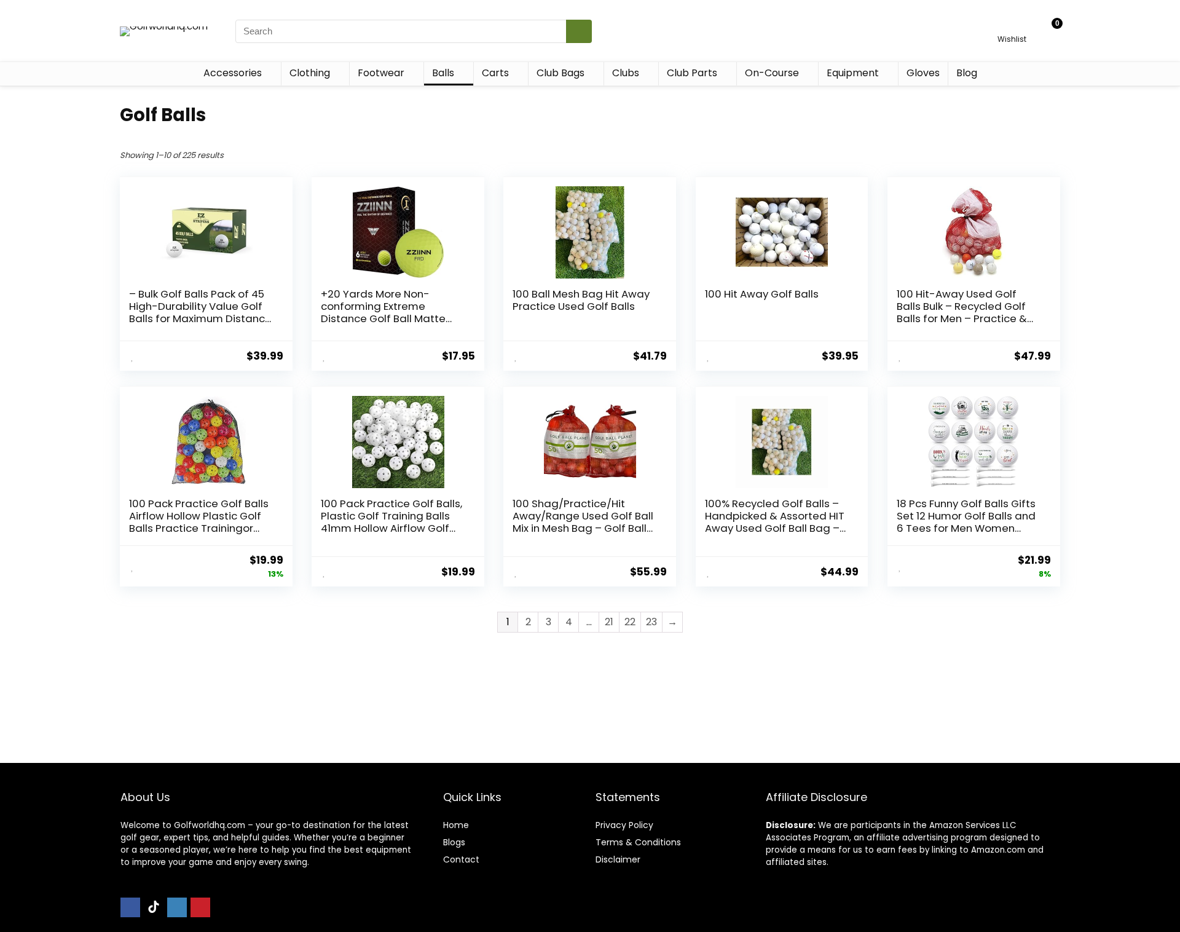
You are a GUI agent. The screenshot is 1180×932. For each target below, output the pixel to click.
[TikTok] (153, 907)
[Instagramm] (177, 907)
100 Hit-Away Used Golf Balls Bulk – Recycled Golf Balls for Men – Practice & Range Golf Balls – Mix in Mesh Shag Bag (962, 318)
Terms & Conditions (638, 842)
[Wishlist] (1012, 25)
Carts (495, 73)
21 (609, 622)
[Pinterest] (200, 907)
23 (651, 622)
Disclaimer (618, 859)
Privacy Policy (624, 825)
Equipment (853, 73)
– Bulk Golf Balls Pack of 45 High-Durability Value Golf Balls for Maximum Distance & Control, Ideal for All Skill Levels (200, 318)
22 (629, 622)
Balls (443, 73)
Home (456, 825)
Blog (966, 73)
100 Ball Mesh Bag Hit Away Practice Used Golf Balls (581, 300)
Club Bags (560, 73)
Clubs (625, 73)
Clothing (309, 73)
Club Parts (692, 73)
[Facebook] (130, 907)
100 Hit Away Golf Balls (762, 293)
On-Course (772, 73)
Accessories (232, 73)
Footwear (381, 73)
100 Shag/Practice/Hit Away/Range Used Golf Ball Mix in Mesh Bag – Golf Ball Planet (583, 522)
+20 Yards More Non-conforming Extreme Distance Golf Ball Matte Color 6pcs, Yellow (383, 312)
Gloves (923, 73)
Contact (461, 859)
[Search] (579, 31)
